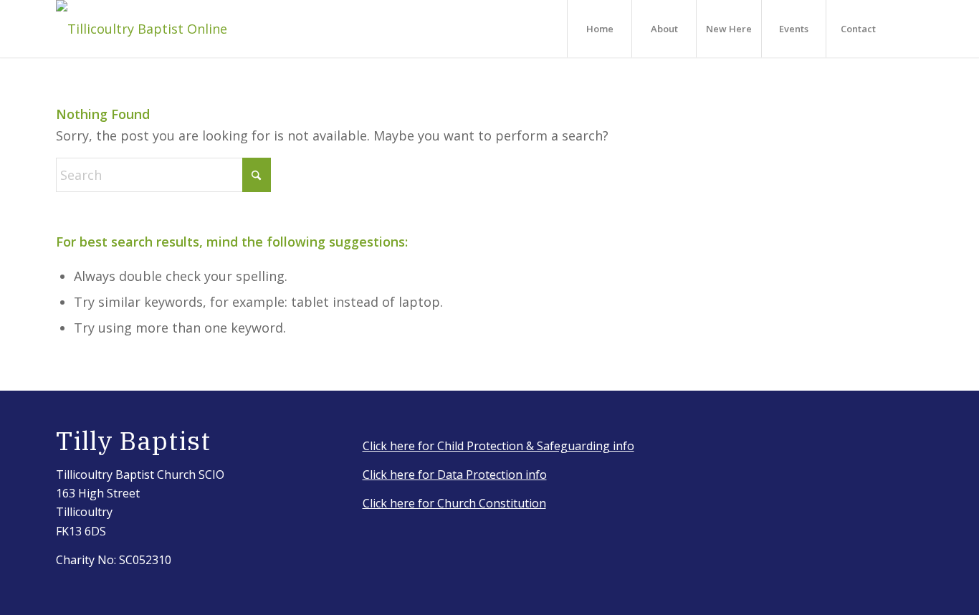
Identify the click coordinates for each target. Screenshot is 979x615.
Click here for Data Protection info (455, 474)
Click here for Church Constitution (454, 503)
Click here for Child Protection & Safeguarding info (498, 446)
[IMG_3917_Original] (141, 28)
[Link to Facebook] (912, 28)
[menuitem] (599, 28)
